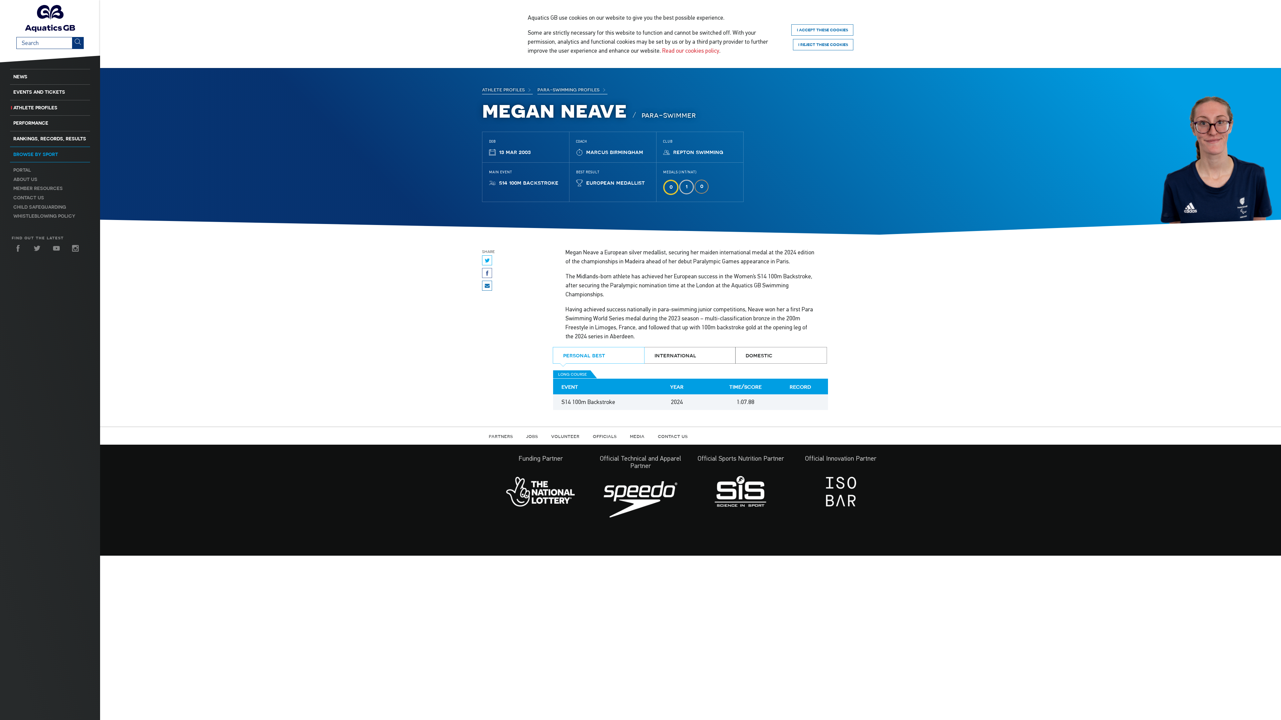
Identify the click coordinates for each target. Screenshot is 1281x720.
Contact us (28, 197)
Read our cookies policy (690, 50)
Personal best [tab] (584, 355)
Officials (604, 436)
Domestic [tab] (759, 355)
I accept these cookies (822, 29)
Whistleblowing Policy (44, 216)
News (20, 76)
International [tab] (675, 355)
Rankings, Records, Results (49, 138)
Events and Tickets (39, 92)
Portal (22, 170)
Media (637, 436)
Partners (501, 436)
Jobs (532, 436)
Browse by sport (35, 154)
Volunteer (565, 436)
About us (25, 179)
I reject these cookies (823, 44)
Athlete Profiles (35, 107)
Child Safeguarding (39, 207)
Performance (30, 123)
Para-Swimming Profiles (569, 89)
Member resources (38, 188)
